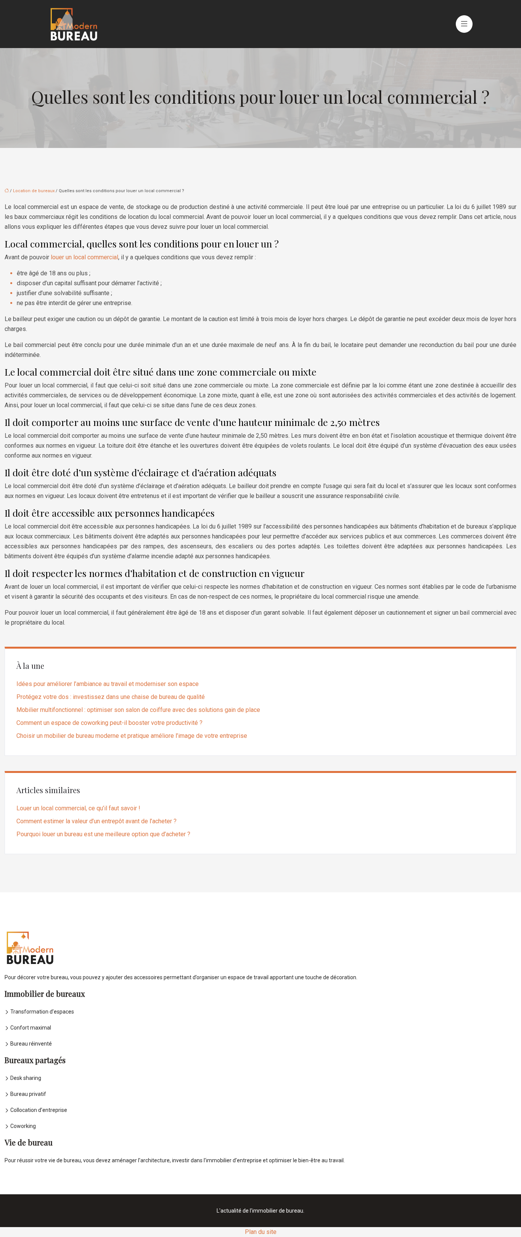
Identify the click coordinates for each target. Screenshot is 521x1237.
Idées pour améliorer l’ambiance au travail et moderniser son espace (107, 684)
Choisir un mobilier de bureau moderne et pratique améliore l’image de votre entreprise (131, 735)
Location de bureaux (34, 190)
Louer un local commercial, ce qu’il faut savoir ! (78, 808)
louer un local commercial (84, 257)
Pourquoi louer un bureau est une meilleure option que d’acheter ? (103, 834)
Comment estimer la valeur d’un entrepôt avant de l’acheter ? (96, 821)
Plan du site (261, 1231)
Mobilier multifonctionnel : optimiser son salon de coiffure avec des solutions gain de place (138, 709)
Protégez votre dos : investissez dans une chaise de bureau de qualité (110, 696)
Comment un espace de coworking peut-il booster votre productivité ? (109, 722)
